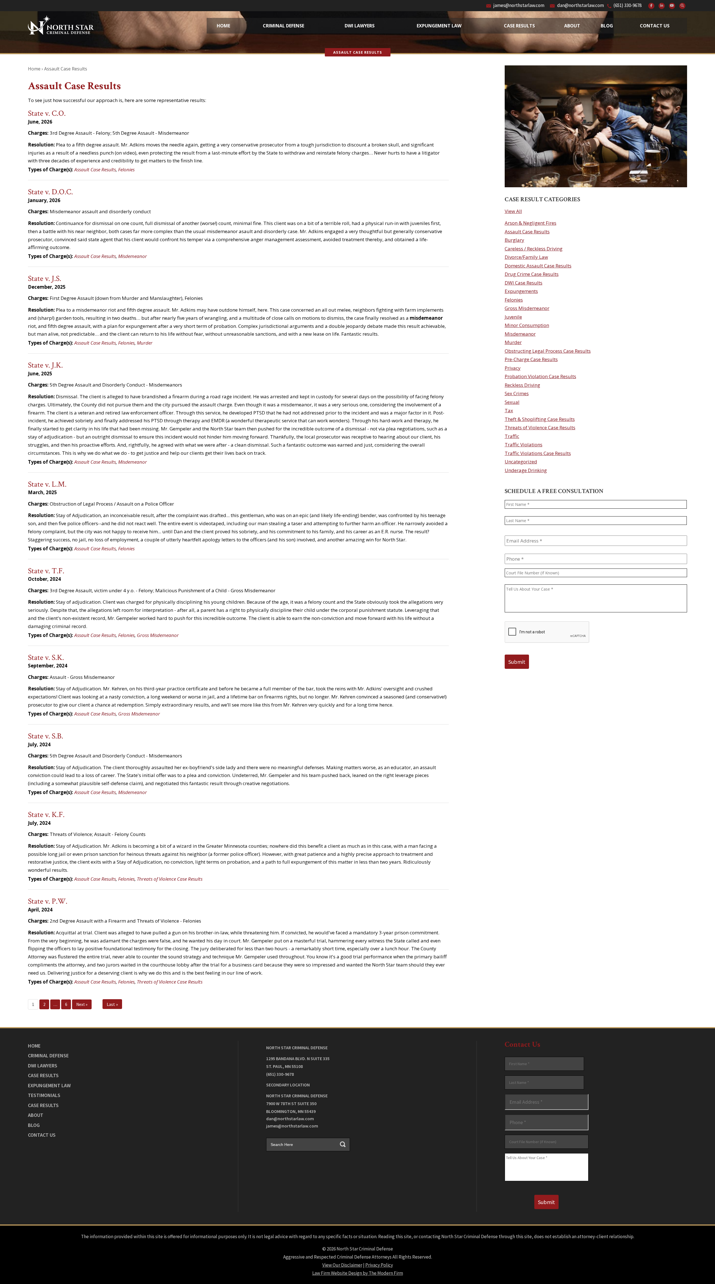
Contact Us (654, 26)
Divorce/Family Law (526, 257)
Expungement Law (439, 26)
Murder (144, 343)
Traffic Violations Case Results (538, 453)
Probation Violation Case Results (540, 376)
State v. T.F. (46, 571)
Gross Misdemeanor (158, 635)
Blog (607, 26)
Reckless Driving (522, 385)
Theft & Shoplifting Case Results (540, 419)
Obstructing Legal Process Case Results (548, 351)
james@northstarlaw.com (519, 5)
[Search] (682, 6)
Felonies (126, 169)
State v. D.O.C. (50, 192)
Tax (509, 410)
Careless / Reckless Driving (534, 248)
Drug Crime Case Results (532, 274)
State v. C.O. (47, 113)
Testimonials (44, 1095)
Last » (112, 1004)
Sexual (512, 402)
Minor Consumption (527, 325)
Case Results (519, 26)
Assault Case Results (95, 169)
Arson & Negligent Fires (530, 223)
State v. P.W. (47, 901)
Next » (81, 1004)
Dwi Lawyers (360, 26)
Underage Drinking (526, 470)
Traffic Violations (523, 444)
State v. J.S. (44, 278)
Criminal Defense (283, 26)
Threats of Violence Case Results (169, 879)
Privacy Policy (379, 1265)
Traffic (512, 436)
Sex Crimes (517, 393)
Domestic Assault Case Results (538, 265)
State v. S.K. (46, 657)
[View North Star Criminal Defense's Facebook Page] (651, 6)
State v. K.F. (46, 814)
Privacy (513, 368)
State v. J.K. (45, 365)
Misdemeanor (132, 256)
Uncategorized (521, 461)
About (572, 26)
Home (223, 26)
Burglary (514, 240)
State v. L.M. (47, 484)
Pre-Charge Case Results (531, 359)
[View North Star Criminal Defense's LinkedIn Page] (662, 6)
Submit (516, 661)
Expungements (521, 291)
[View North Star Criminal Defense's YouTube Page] (672, 6)
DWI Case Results (523, 282)
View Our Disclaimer (342, 1265)
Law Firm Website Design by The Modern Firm (357, 1273)
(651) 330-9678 (627, 5)
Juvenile (513, 317)
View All (513, 211)
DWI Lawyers (42, 1065)
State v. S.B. (45, 736)
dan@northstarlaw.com (580, 5)
